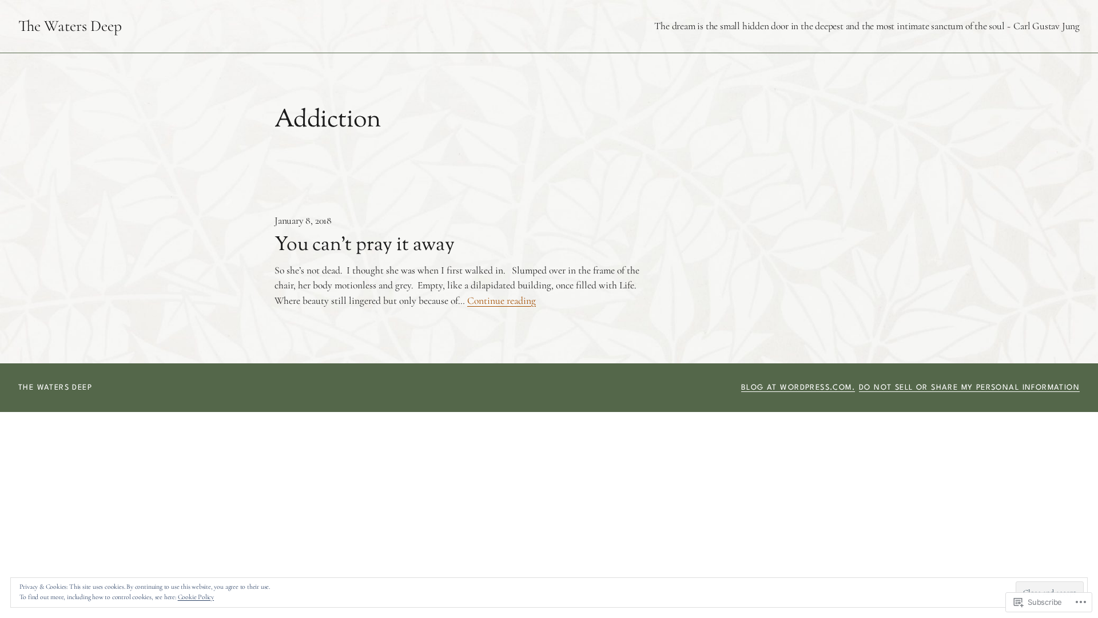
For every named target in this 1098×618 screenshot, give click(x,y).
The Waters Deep (70, 26)
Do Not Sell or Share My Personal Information (969, 387)
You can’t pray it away (364, 246)
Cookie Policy (196, 597)
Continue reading (501, 301)
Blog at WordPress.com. (798, 387)
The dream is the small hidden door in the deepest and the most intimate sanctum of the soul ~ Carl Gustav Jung (867, 26)
